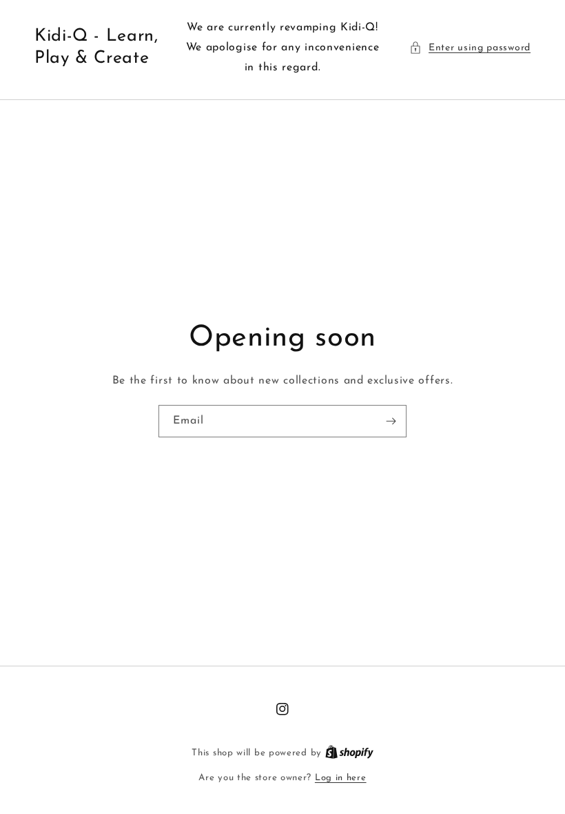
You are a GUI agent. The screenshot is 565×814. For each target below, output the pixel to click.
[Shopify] (349, 752)
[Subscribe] (391, 421)
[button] (470, 48)
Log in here (341, 777)
